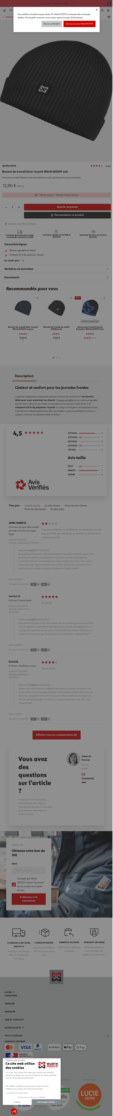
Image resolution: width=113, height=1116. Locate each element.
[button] (14, 1111)
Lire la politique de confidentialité (17, 1093)
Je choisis (17, 1102)
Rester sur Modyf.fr (52, 24)
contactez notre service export (49, 18)
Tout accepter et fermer (46, 1102)
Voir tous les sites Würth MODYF (79, 24)
